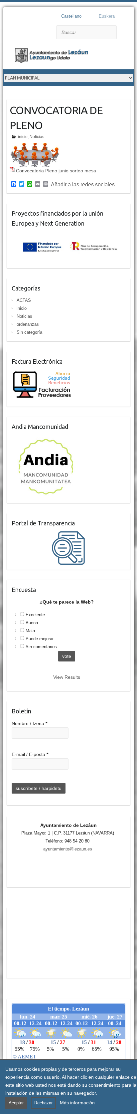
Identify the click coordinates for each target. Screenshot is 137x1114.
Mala (30, 630)
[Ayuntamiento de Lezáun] (56, 56)
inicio (23, 136)
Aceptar (16, 1102)
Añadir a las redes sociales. (83, 184)
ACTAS (24, 300)
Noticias (37, 136)
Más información (77, 1102)
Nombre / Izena (29, 723)
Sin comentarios (41, 646)
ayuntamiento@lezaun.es (67, 848)
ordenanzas (28, 324)
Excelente (35, 614)
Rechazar (43, 1102)
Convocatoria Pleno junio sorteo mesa (56, 170)
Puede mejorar (40, 638)
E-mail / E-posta (30, 754)
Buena (32, 622)
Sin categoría (29, 332)
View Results (66, 677)
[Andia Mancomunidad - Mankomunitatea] (46, 439)
